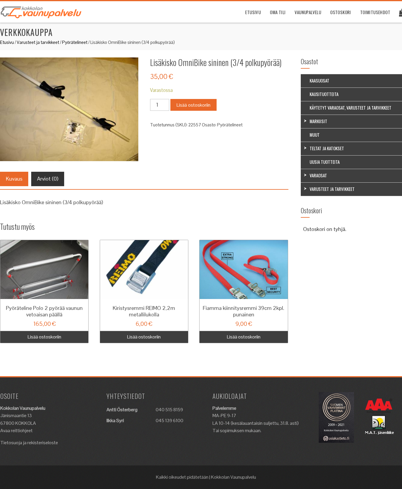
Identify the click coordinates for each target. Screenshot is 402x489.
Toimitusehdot (375, 12)
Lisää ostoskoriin (193, 105)
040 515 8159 (169, 410)
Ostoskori (340, 12)
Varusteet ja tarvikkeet (38, 42)
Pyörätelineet (74, 42)
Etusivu (253, 12)
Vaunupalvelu (308, 12)
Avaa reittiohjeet (16, 430)
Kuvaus (14, 178)
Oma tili (277, 12)
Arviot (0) (47, 178)
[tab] (14, 179)
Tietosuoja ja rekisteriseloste (29, 443)
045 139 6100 (169, 420)
